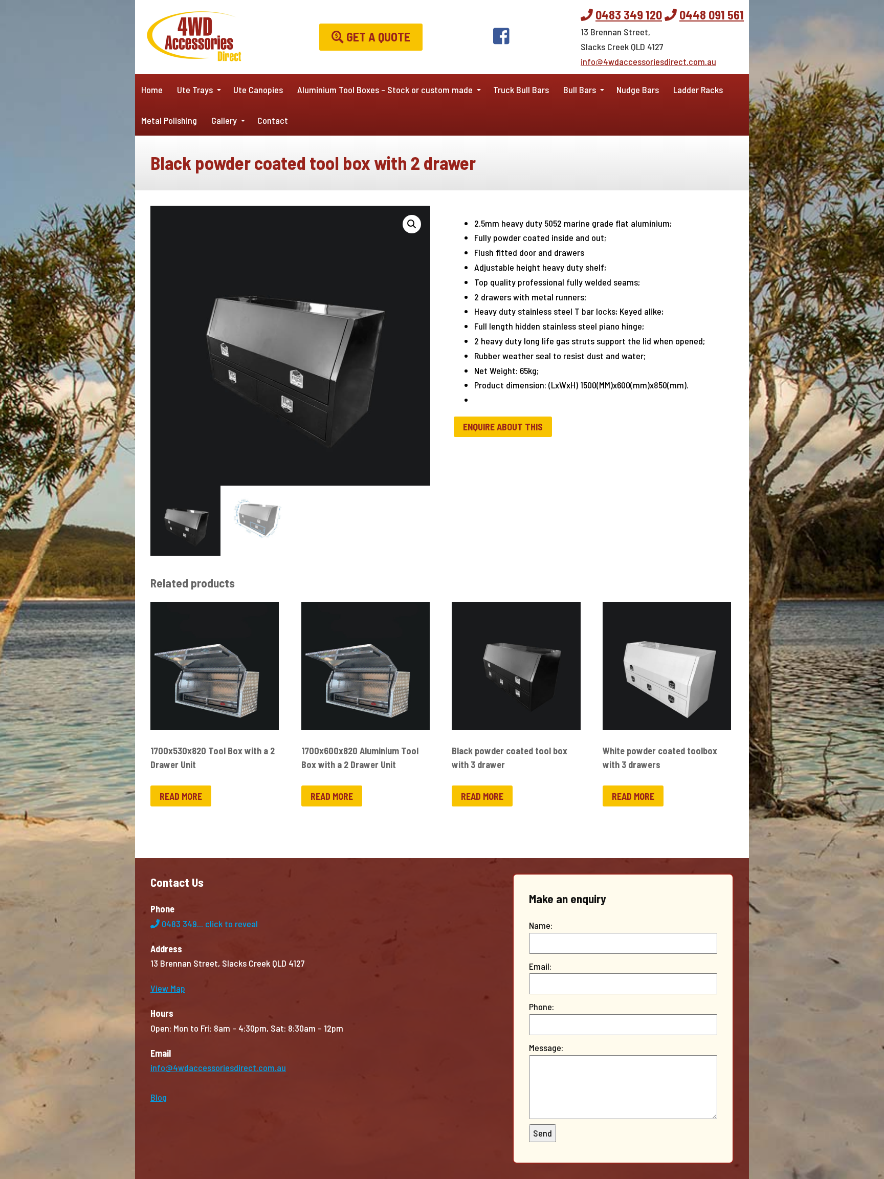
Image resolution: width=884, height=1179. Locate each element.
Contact (272, 120)
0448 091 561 (711, 14)
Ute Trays (195, 89)
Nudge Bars (637, 89)
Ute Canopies (258, 89)
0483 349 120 (628, 14)
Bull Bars (579, 89)
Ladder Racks (698, 89)
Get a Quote (377, 36)
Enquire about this (503, 426)
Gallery (224, 120)
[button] (412, 224)
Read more (181, 796)
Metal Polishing (169, 120)
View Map (167, 988)
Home (152, 89)
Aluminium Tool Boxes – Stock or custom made (385, 89)
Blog (158, 1097)
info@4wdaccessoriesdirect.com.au (648, 61)
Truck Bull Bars (521, 89)
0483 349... (209, 923)
